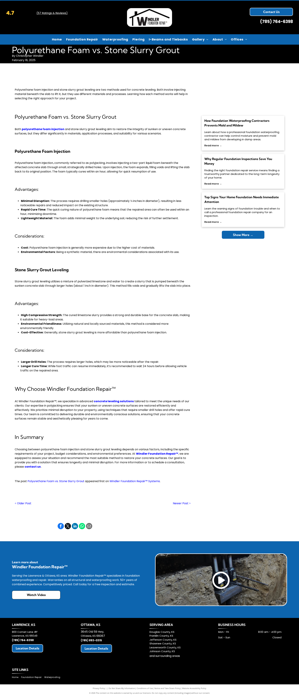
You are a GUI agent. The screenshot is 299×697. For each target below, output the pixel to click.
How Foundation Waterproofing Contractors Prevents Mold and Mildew (236, 123)
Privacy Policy (99, 688)
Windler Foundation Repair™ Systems (135, 481)
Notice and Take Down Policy (167, 688)
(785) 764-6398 (276, 21)
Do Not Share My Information (122, 688)
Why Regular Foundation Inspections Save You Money (238, 161)
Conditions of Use (145, 688)
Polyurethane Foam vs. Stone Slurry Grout (56, 481)
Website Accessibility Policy (194, 688)
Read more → (213, 145)
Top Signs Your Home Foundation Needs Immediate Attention (241, 199)
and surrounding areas (165, 656)
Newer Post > (182, 503)
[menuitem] (57, 39)
